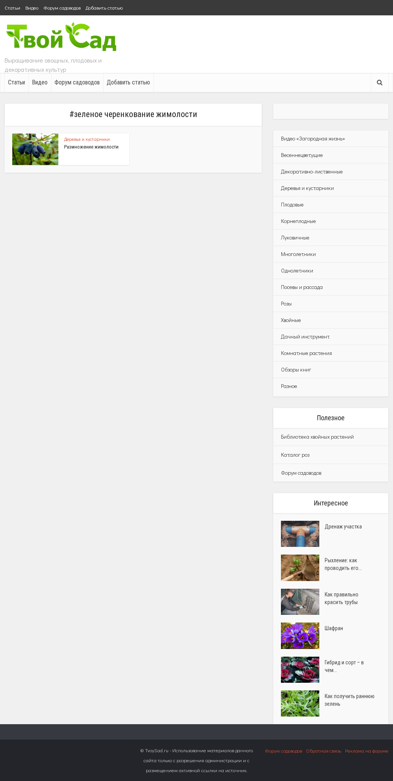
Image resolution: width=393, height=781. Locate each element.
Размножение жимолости (91, 147)
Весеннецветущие (302, 155)
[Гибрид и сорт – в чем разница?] (303, 670)
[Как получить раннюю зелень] (303, 703)
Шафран (334, 628)
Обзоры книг (296, 369)
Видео (31, 7)
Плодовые (292, 204)
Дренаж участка (343, 526)
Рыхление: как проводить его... (343, 564)
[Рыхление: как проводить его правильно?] (303, 568)
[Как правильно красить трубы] (303, 602)
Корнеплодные (298, 221)
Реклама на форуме (366, 750)
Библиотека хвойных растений (317, 436)
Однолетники (297, 270)
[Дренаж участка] (303, 534)
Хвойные (291, 320)
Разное (289, 386)
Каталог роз (295, 454)
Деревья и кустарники (87, 139)
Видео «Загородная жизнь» (313, 138)
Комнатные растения (306, 353)
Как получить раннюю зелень (350, 700)
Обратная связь (323, 750)
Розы (286, 303)
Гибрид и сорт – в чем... (344, 666)
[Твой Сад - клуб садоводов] (62, 37)
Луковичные (295, 237)
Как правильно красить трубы (341, 598)
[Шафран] (303, 635)
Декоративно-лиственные (312, 171)
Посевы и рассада (302, 287)
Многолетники (298, 254)
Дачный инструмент (305, 336)
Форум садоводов (62, 7)
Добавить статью (104, 7)
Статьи (12, 7)
